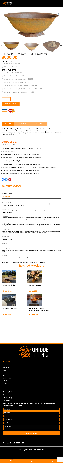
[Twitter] (6, 179)
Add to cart (10, 104)
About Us (6, 367)
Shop (4, 370)
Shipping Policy (8, 392)
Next (61, 45)
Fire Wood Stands (34, 285)
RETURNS (39, 124)
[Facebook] (3, 179)
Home (5, 365)
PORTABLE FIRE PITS (10, 309)
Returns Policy (7, 395)
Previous (2, 45)
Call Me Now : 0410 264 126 (13, 443)
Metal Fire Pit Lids (9, 285)
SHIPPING (22, 124)
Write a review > (6, 196)
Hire (4, 373)
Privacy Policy (7, 398)
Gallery (5, 381)
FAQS (4, 375)
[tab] (8, 124)
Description (8, 124)
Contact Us (6, 383)
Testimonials (7, 378)
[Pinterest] (9, 179)
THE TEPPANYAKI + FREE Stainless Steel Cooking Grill (38, 310)
